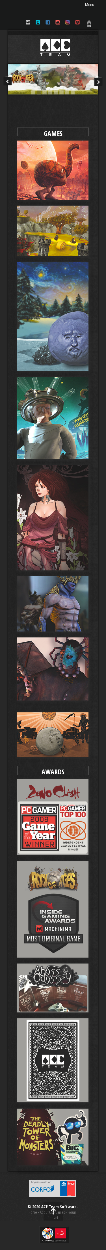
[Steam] (28, 25)
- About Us (45, 1212)
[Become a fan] (48, 25)
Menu (89, 5)
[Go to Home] (88, 25)
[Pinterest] (77, 25)
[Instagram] (67, 25)
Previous (7, 81)
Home (33, 1212)
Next (98, 81)
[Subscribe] (57, 25)
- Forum (71, 1212)
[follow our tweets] (38, 25)
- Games (59, 1212)
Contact (52, 1217)
